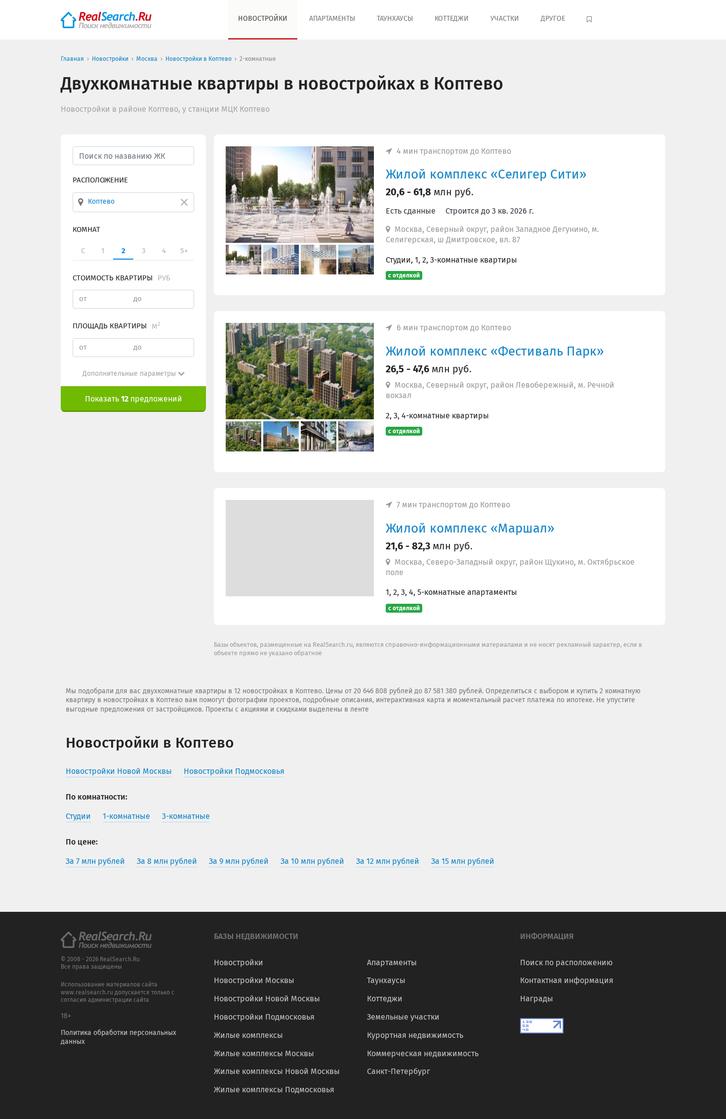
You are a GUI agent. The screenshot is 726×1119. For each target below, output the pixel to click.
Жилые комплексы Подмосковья (274, 1089)
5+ (184, 250)
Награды (536, 998)
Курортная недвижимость (415, 1035)
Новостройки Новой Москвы (267, 998)
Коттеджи (452, 18)
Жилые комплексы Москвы (264, 1053)
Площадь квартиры (117, 325)
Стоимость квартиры (121, 277)
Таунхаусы (395, 18)
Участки (504, 18)
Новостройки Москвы (254, 980)
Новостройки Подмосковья (264, 1017)
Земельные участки (403, 1017)
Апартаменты (332, 18)
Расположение (100, 180)
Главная (72, 58)
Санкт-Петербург (398, 1071)
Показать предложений (133, 398)
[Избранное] (590, 20)
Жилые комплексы (248, 1035)
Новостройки (262, 18)
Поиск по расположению (566, 962)
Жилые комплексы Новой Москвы (277, 1071)
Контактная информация (566, 980)
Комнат (86, 228)
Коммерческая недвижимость (423, 1053)
